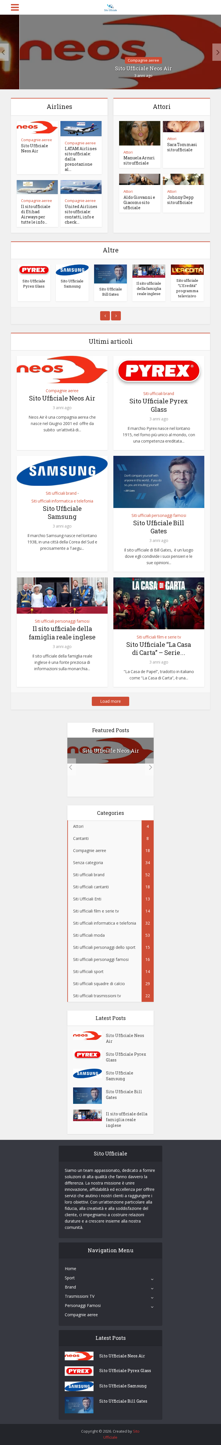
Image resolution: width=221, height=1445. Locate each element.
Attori (128, 152)
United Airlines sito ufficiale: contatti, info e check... (81, 214)
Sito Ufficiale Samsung (72, 283)
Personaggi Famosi (83, 1305)
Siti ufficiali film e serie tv (159, 637)
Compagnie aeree (143, 60)
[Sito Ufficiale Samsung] (72, 270)
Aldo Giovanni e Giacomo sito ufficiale (139, 202)
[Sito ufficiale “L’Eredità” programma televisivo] (187, 270)
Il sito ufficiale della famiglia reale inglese (148, 288)
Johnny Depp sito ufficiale (180, 199)
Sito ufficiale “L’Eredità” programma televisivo (187, 288)
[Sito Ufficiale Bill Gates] (110, 274)
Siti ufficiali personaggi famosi (159, 515)
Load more (110, 701)
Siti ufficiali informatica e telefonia (62, 501)
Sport (70, 1277)
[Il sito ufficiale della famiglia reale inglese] (148, 271)
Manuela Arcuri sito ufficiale (139, 160)
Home (70, 1268)
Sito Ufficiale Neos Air (34, 148)
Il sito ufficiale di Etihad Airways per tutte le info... (35, 214)
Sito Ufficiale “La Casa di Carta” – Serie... (158, 648)
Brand (70, 1287)
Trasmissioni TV (79, 1296)
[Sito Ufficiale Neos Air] (89, 1035)
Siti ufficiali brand (158, 394)
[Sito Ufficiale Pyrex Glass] (34, 270)
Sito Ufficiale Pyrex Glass (33, 283)
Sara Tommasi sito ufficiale (182, 147)
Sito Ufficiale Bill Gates (110, 291)
